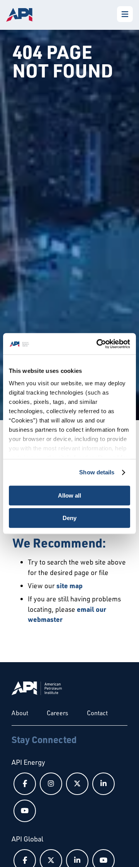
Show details (96, 472)
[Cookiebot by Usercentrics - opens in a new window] (98, 344)
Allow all (69, 495)
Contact (97, 713)
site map (69, 585)
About (20, 713)
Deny (69, 518)
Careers (57, 713)
